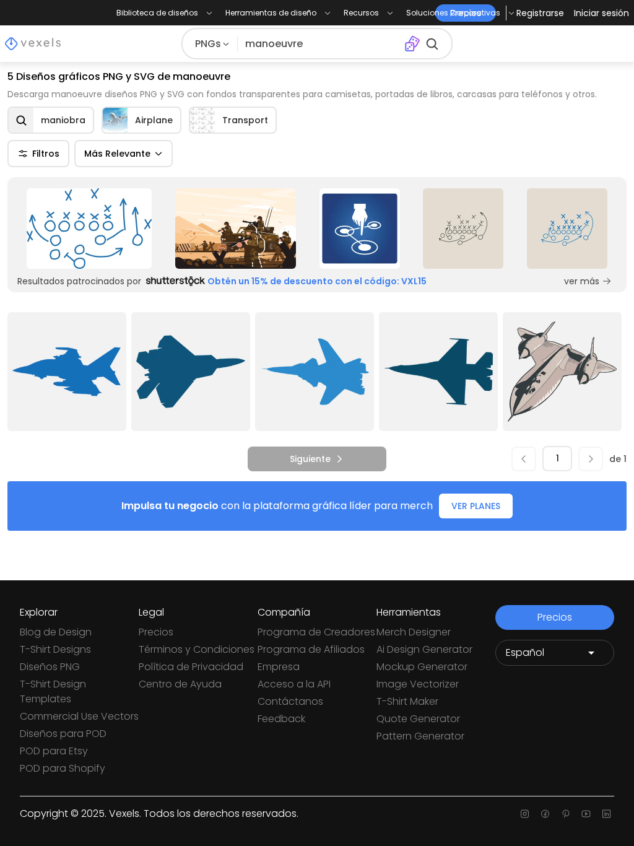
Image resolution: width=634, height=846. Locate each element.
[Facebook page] (545, 814)
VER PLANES (475, 506)
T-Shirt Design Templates (53, 691)
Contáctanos (290, 701)
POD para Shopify (62, 768)
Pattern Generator (420, 736)
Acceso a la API (294, 684)
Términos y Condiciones (196, 649)
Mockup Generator (421, 667)
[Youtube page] (586, 814)
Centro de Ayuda (180, 684)
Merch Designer (413, 632)
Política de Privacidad (191, 667)
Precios (156, 632)
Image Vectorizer (417, 684)
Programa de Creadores (316, 632)
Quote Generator (418, 719)
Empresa (279, 667)
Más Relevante (117, 153)
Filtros (45, 153)
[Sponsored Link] (89, 228)
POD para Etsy (54, 751)
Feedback (281, 719)
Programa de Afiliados (311, 649)
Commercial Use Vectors (79, 716)
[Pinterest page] (565, 814)
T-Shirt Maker (407, 701)
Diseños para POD (63, 733)
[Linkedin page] (606, 814)
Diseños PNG (50, 667)
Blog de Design (56, 632)
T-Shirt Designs (55, 649)
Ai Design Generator (424, 649)
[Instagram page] (524, 814)
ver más (581, 281)
